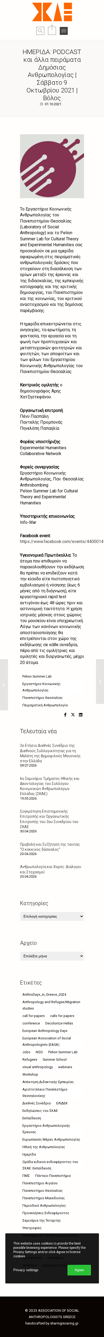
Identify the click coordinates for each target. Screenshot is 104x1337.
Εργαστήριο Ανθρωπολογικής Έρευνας (46, 1129)
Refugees (29, 1060)
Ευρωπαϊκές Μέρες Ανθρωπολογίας (51, 1139)
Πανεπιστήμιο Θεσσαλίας (42, 698)
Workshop (30, 1074)
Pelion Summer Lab (37, 676)
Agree (79, 1270)
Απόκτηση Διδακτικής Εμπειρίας (48, 1082)
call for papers (33, 1016)
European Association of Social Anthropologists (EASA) (46, 1041)
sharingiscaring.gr (64, 1323)
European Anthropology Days (44, 1031)
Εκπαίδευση (31, 1118)
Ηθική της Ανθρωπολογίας (43, 1147)
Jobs (26, 1052)
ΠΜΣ (26, 1176)
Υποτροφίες (32, 1228)
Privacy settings (25, 1270)
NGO (39, 1052)
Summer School (55, 1060)
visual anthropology (37, 1067)
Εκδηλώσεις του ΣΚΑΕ (40, 1111)
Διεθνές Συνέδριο (36, 1103)
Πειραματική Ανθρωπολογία (45, 705)
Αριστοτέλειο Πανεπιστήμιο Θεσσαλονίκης (44, 1092)
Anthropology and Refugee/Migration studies (51, 1005)
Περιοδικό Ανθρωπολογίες (44, 1206)
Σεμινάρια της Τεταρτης (41, 1220)
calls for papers (62, 1016)
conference (31, 1023)
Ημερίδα (29, 1154)
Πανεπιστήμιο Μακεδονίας (43, 1198)
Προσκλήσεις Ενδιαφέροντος (45, 1213)
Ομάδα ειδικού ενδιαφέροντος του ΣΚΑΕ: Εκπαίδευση (50, 1165)
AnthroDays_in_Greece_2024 (44, 994)
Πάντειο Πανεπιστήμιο (53, 1176)
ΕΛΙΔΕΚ (62, 1103)
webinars (65, 1067)
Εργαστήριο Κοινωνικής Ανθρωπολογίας (41, 687)
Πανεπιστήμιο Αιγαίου (40, 1183)
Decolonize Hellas (59, 1023)
